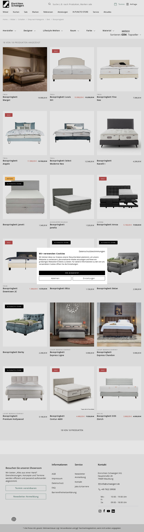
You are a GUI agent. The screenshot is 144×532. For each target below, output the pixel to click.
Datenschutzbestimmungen (92, 251)
